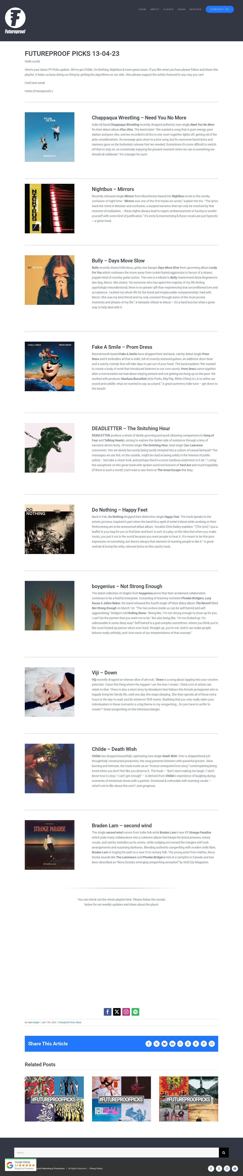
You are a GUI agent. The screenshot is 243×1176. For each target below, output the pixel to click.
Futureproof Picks (66, 1022)
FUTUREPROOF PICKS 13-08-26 (183, 1099)
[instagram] (126, 1012)
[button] (27, 1099)
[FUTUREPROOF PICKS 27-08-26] (54, 1099)
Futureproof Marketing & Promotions (48, 1168)
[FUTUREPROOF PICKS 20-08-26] (121, 1099)
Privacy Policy (96, 1168)
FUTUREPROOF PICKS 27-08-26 (48, 1099)
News (78, 1022)
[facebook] (107, 1012)
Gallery (60, 1099)
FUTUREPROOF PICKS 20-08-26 (115, 1099)
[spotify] (135, 1012)
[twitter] (117, 1012)
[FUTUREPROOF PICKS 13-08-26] (188, 1099)
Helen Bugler (34, 1022)
